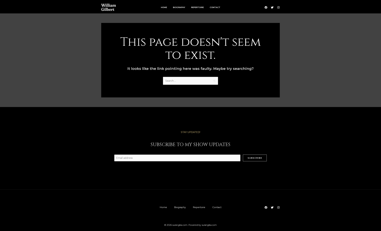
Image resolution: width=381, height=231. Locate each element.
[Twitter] (272, 7)
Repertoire (197, 7)
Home (164, 7)
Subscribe (255, 158)
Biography (179, 7)
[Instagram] (278, 7)
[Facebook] (266, 7)
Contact (215, 7)
